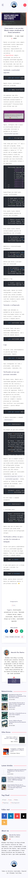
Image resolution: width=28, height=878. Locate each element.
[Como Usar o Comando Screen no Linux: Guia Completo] (5, 715)
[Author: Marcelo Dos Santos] (6, 652)
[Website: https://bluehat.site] (14, 677)
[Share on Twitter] (11, 631)
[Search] (24, 5)
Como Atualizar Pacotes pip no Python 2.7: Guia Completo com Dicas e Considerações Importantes (17, 705)
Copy (20, 77)
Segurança (6, 802)
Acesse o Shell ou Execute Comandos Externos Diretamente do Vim (17, 722)
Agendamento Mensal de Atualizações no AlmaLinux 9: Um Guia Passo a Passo (17, 696)
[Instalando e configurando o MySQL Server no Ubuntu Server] (14, 751)
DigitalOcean (10, 55)
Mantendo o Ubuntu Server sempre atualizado (15, 614)
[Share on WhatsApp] (21, 631)
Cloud (4, 799)
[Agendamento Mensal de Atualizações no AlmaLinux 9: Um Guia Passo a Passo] (5, 697)
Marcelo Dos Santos (17, 652)
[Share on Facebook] (6, 631)
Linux (14, 605)
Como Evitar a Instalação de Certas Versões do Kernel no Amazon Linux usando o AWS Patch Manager (16, 779)
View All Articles (14, 681)
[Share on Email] (16, 631)
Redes (16, 799)
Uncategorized (15, 802)
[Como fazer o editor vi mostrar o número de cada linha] (14, 739)
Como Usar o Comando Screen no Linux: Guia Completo (17, 714)
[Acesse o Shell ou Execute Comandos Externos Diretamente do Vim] (5, 723)
